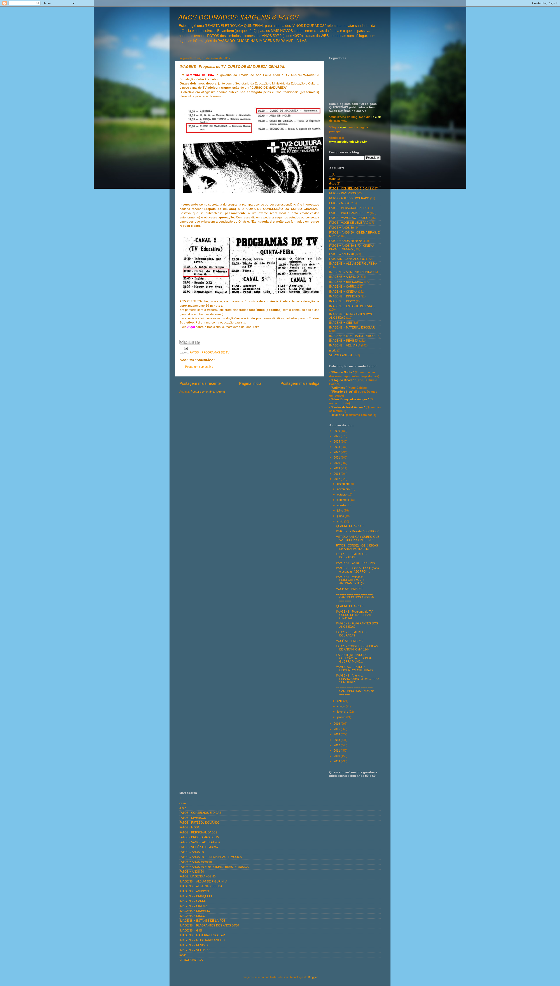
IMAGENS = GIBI (340, 322)
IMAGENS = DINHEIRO (344, 296)
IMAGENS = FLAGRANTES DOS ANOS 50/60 (209, 925)
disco (332, 183)
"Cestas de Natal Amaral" (348, 407)
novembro (343, 489)
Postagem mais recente (200, 383)
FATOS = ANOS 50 (341, 227)
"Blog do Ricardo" (344, 380)
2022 (337, 452)
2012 (337, 745)
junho (341, 516)
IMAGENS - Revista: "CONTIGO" (357, 531)
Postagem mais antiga (299, 383)
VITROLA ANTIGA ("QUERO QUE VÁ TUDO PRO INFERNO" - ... (357, 538)
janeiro (341, 717)
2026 (337, 430)
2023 (337, 446)
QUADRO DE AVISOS (350, 526)
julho (340, 510)
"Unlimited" (339, 387)
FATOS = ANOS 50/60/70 (345, 241)
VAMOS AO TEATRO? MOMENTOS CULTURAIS (354, 669)
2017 (337, 479)
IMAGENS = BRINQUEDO (346, 281)
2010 (337, 756)
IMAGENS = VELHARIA (344, 345)
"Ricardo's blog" (342, 391)
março (341, 706)
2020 (337, 463)
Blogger (312, 977)
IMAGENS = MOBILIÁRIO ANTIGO (351, 335)
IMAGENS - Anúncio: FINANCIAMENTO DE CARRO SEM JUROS (357, 679)
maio (340, 521)
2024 (337, 441)
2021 (337, 457)
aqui (343, 127)
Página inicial (250, 383)
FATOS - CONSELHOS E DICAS (350, 188)
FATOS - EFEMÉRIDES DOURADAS (351, 556)
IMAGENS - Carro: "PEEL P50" (356, 562)
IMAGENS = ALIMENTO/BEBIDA (350, 272)
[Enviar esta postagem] (185, 348)
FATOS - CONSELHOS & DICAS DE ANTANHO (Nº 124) (357, 648)
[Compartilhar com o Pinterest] (198, 342)
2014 (337, 734)
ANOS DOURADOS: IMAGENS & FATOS (238, 17)
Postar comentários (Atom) (208, 391)
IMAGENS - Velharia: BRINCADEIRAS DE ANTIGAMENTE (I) (351, 580)
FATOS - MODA (339, 203)
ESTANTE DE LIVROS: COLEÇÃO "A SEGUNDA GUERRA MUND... (353, 658)
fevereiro (343, 711)
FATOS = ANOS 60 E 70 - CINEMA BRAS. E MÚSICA (351, 247)
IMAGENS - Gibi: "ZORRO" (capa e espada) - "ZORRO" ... (357, 570)
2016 (337, 723)
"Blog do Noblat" (342, 372)
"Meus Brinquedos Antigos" (350, 399)
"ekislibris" (337, 415)
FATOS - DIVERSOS (342, 193)
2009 (337, 761)
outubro (342, 494)
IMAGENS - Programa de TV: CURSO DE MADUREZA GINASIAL (355, 615)
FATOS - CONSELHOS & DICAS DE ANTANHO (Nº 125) (357, 547)
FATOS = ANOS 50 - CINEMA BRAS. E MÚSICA (210, 857)
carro (332, 178)
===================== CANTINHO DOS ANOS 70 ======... (355, 691)
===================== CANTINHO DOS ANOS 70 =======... (355, 597)
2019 (337, 468)
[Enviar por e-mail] (181, 342)
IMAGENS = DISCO (342, 301)
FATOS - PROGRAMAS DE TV (209, 352)
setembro (343, 499)
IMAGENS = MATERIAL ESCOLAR (352, 327)
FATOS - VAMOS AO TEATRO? (349, 218)
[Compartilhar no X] (190, 342)
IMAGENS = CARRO (342, 286)
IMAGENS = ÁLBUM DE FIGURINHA (353, 263)
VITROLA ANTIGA (341, 355)
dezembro (343, 483)
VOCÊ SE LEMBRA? (349, 589)
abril (340, 701)
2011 (337, 750)
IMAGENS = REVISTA (343, 340)
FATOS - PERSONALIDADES (348, 208)
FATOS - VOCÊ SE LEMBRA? (348, 222)
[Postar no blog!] (186, 342)
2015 (337, 729)
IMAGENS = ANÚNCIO (344, 276)
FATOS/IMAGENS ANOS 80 (347, 258)
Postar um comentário (199, 366)
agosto (341, 505)
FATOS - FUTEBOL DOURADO (349, 198)
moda (332, 350)
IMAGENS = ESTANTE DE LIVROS (352, 306)
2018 (337, 473)
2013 (337, 740)
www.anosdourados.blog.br (348, 141)
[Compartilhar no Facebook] (194, 342)
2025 (337, 436)
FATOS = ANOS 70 (341, 254)
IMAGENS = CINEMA (343, 291)
